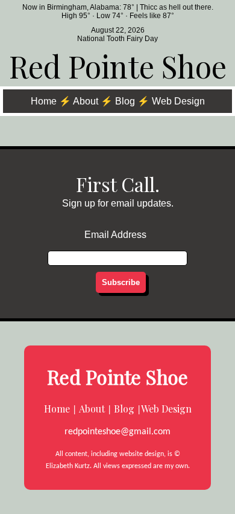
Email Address (115, 235)
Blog (125, 101)
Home (44, 101)
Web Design (178, 101)
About (85, 101)
